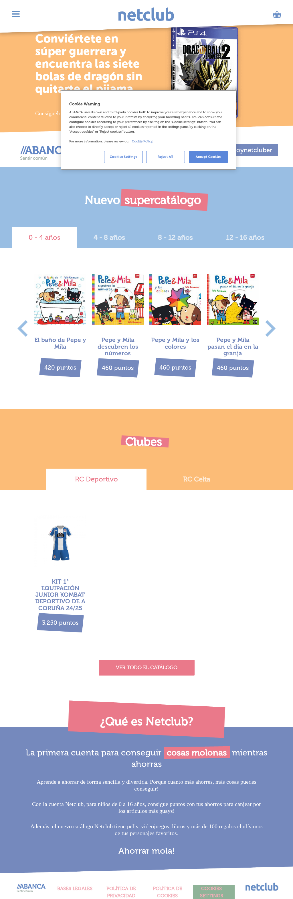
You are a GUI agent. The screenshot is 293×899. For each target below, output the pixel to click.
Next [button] (270, 328)
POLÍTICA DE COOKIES (167, 892)
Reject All (165, 157)
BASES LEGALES (74, 888)
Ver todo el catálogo (146, 667)
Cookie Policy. (142, 141)
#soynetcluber (250, 150)
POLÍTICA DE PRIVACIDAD (121, 892)
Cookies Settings (123, 157)
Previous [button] (22, 328)
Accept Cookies (208, 157)
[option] (60, 325)
